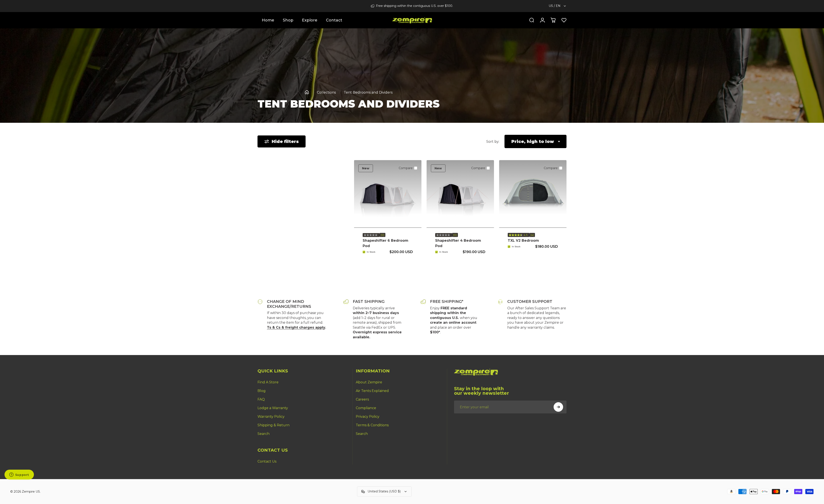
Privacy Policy (367, 416)
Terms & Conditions (372, 425)
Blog (262, 391)
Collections (326, 92)
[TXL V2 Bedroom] (532, 194)
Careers (362, 399)
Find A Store (268, 382)
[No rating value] (371, 235)
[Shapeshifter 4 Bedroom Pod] (460, 194)
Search (264, 434)
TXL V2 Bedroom (523, 240)
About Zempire (369, 382)
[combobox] (557, 6)
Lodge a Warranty (273, 408)
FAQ (261, 399)
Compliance (366, 408)
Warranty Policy (271, 416)
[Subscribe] (558, 407)
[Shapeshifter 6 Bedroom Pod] (387, 194)
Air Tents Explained (372, 391)
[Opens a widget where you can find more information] (19, 475)
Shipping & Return (273, 425)
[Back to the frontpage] (307, 92)
